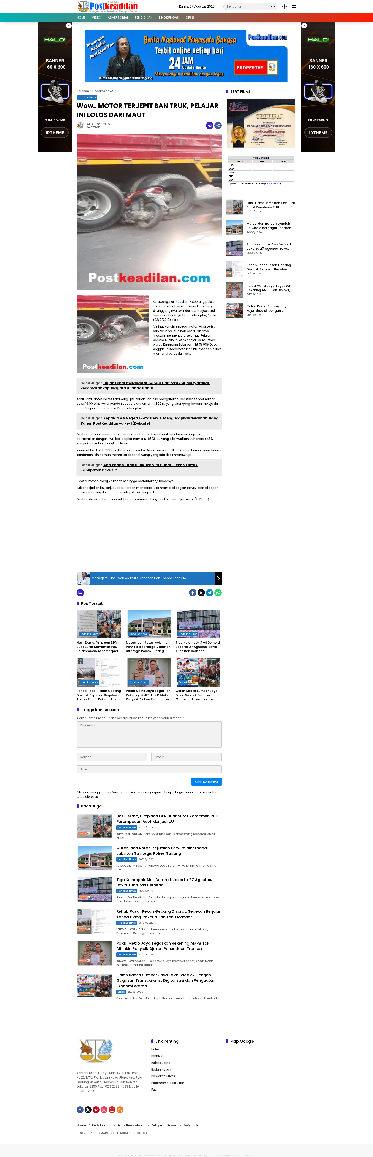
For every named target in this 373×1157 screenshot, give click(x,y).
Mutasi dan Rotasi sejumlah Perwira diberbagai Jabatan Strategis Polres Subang (148, 647)
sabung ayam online (130, 1155)
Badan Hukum (161, 1069)
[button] (273, 6)
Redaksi (157, 1056)
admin (90, 124)
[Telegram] (209, 592)
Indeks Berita (160, 1063)
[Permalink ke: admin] (82, 125)
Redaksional (101, 1125)
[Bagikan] (218, 125)
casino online (216, 1155)
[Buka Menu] (293, 6)
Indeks (156, 1049)
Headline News (87, 97)
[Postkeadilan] (109, 6)
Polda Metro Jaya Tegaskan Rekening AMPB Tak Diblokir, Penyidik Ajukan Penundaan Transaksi (148, 695)
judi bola (243, 1155)
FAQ (186, 1125)
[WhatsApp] (218, 592)
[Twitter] (201, 592)
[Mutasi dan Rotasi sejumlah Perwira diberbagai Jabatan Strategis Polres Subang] (149, 624)
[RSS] (120, 1109)
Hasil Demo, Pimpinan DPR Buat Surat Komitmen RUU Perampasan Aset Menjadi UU (97, 647)
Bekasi (183, 682)
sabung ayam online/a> (197, 1155)
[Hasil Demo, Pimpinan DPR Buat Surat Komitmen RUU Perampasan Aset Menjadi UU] (100, 624)
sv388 (226, 1155)
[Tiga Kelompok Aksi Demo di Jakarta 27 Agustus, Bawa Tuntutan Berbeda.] (199, 624)
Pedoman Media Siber (167, 1083)
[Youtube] (112, 1109)
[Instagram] (104, 1109)
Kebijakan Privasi (163, 1076)
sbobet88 (234, 1155)
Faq (154, 1089)
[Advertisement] (149, 536)
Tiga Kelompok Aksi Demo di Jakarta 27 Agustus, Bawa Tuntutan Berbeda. (198, 647)
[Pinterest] (96, 1109)
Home (81, 1125)
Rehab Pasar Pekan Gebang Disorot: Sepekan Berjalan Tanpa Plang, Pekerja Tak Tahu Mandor (99, 695)
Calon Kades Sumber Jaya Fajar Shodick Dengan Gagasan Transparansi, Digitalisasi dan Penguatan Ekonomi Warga (197, 695)
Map (199, 1125)
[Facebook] (192, 592)
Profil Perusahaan (131, 1125)
